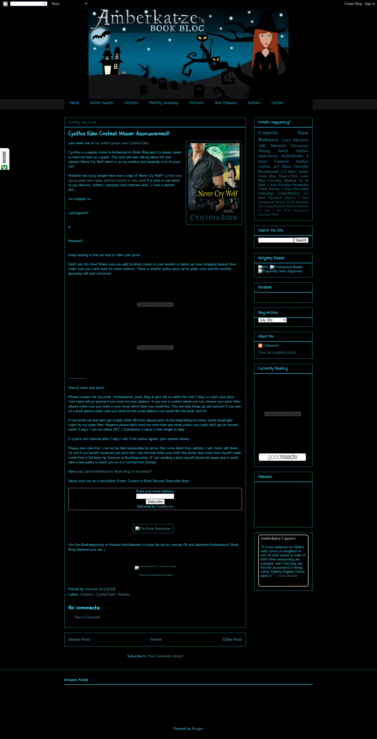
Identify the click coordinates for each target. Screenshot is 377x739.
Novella (301, 166)
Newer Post (79, 639)
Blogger (197, 729)
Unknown (92, 589)
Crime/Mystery (289, 193)
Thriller (280, 202)
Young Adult (273, 150)
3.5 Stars (289, 171)
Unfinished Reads (268, 214)
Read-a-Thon (288, 176)
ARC (262, 145)
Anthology (266, 193)
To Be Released (297, 202)
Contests (131, 103)
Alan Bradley (288, 576)
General (281, 161)
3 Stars (286, 189)
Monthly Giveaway (163, 103)
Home (74, 103)
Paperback (275, 198)
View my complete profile (277, 352)
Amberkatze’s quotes (278, 538)
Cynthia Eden (106, 594)
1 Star (277, 210)
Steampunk (266, 202)
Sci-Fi (287, 210)
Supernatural (301, 210)
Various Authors (297, 206)
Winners (196, 103)
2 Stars (303, 198)
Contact (277, 103)
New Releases (226, 103)
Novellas (284, 185)
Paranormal (268, 171)
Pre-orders (301, 189)
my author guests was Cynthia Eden (122, 143)
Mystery (290, 198)
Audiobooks (292, 155)
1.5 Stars (264, 210)
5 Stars (272, 185)
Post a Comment (87, 617)
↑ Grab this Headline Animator (155, 575)
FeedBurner (165, 506)
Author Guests (101, 103)
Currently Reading (282, 180)
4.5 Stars (282, 166)
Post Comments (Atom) (165, 656)
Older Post (232, 639)
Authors (254, 103)
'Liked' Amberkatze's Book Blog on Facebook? (118, 471)
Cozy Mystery (295, 140)
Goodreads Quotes (296, 584)
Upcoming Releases (272, 206)
